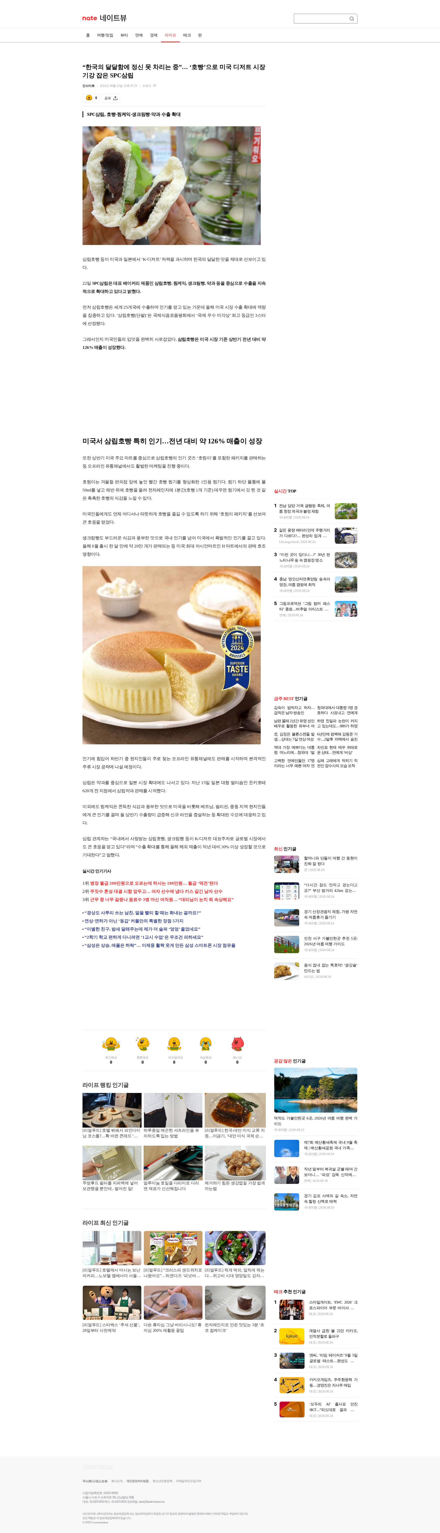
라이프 (170, 35)
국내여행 (285, 517)
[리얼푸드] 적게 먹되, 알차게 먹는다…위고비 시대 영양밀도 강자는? (235, 1273)
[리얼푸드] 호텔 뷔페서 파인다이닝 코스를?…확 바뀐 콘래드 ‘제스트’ (111, 1133)
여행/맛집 (105, 35)
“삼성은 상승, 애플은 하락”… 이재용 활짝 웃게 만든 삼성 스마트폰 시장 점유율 (160, 945)
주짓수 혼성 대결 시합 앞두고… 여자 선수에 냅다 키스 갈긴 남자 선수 (156, 891)
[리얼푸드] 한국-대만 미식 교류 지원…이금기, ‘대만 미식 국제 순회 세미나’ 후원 (235, 1133)
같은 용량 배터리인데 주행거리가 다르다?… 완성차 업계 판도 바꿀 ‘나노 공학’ (304, 535)
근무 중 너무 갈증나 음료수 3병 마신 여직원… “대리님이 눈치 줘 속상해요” (162, 899)
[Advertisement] (174, 396)
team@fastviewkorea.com (151, 1501)
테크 (187, 35)
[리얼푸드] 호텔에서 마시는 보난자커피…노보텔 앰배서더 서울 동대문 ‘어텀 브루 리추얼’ (111, 1273)
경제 (154, 35)
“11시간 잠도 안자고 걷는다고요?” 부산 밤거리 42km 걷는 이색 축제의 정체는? (331, 890)
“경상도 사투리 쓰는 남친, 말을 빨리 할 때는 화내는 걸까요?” (143, 912)
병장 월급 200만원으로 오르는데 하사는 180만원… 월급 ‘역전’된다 (154, 883)
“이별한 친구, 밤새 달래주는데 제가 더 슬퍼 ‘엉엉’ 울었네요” (142, 929)
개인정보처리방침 (137, 1481)
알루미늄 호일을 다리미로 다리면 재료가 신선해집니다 (171, 1186)
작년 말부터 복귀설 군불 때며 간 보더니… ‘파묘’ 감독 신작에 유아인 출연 (331, 1174)
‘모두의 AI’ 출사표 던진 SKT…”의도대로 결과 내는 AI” (333, 1409)
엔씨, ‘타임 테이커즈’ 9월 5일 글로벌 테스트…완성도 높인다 (333, 1360)
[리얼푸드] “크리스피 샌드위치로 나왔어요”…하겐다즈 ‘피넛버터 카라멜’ (173, 1273)
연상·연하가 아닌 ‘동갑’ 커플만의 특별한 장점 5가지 (134, 921)
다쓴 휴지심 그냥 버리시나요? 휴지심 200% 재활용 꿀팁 (173, 1328)
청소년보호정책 (162, 1481)
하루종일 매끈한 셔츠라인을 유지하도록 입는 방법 (171, 1133)
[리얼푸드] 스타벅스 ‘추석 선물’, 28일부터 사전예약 (111, 1328)
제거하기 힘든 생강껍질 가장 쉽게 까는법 (235, 1186)
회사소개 (116, 1481)
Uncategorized (288, 542)
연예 (139, 35)
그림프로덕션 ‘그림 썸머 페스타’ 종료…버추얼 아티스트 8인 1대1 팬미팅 (304, 609)
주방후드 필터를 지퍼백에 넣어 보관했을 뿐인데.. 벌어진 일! (110, 1186)
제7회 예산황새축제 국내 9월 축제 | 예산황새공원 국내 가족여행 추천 (331, 1148)
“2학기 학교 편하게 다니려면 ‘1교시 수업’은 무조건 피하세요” (144, 937)
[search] (352, 18)
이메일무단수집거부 (188, 1481)
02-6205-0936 (97, 1501)
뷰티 (124, 35)
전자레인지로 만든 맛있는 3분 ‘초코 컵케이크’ (234, 1328)
